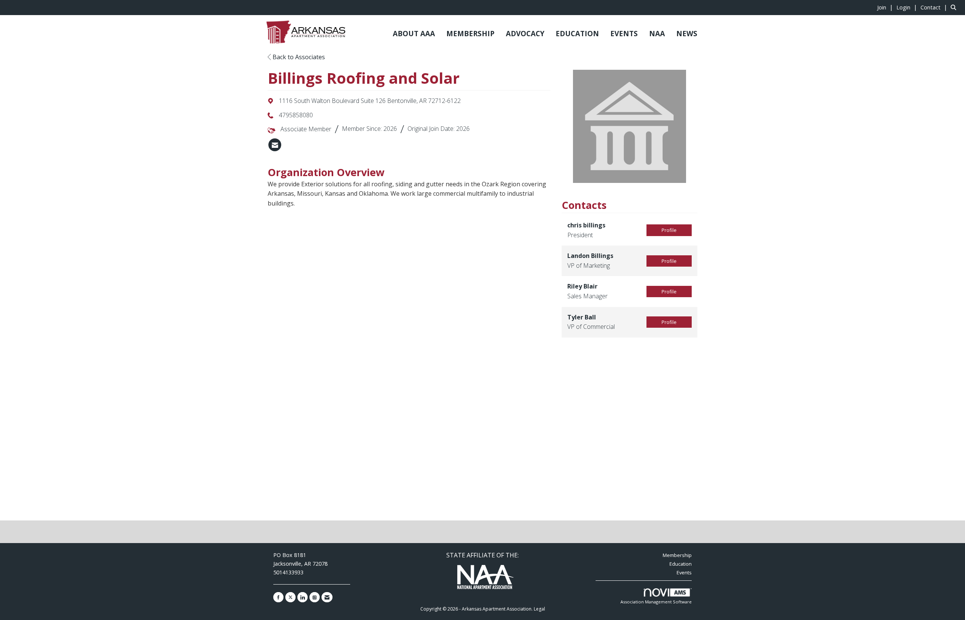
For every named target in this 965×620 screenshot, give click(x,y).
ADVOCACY (525, 33)
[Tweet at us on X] (290, 597)
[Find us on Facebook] (278, 597)
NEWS (686, 33)
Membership (677, 555)
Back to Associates (298, 57)
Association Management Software (656, 602)
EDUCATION (577, 33)
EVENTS (624, 33)
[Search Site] (955, 7)
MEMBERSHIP (470, 33)
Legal (539, 609)
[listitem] (886, 7)
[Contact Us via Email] (327, 597)
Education (680, 563)
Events (684, 572)
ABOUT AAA (414, 33)
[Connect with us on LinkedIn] (302, 597)
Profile (669, 230)
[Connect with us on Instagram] (314, 597)
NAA (657, 33)
